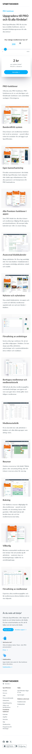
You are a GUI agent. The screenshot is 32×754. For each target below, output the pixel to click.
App (4, 722)
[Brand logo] (10, 4)
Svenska (7, 683)
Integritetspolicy (7, 703)
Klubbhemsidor (21, 701)
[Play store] (20, 746)
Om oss (5, 693)
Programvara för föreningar (7, 727)
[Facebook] (4, 742)
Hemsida (5, 719)
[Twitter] (11, 742)
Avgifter (5, 717)
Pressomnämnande (8, 698)
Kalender (5, 714)
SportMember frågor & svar (23, 691)
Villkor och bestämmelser (6, 706)
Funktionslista (7, 667)
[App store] (8, 746)
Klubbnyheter (21, 704)
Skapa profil (7, 629)
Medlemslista (6, 724)
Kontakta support (20, 629)
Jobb (4, 695)
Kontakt (5, 690)
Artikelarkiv (6, 700)
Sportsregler (20, 695)
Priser (4, 650)
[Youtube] (7, 742)
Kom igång (15, 72)
